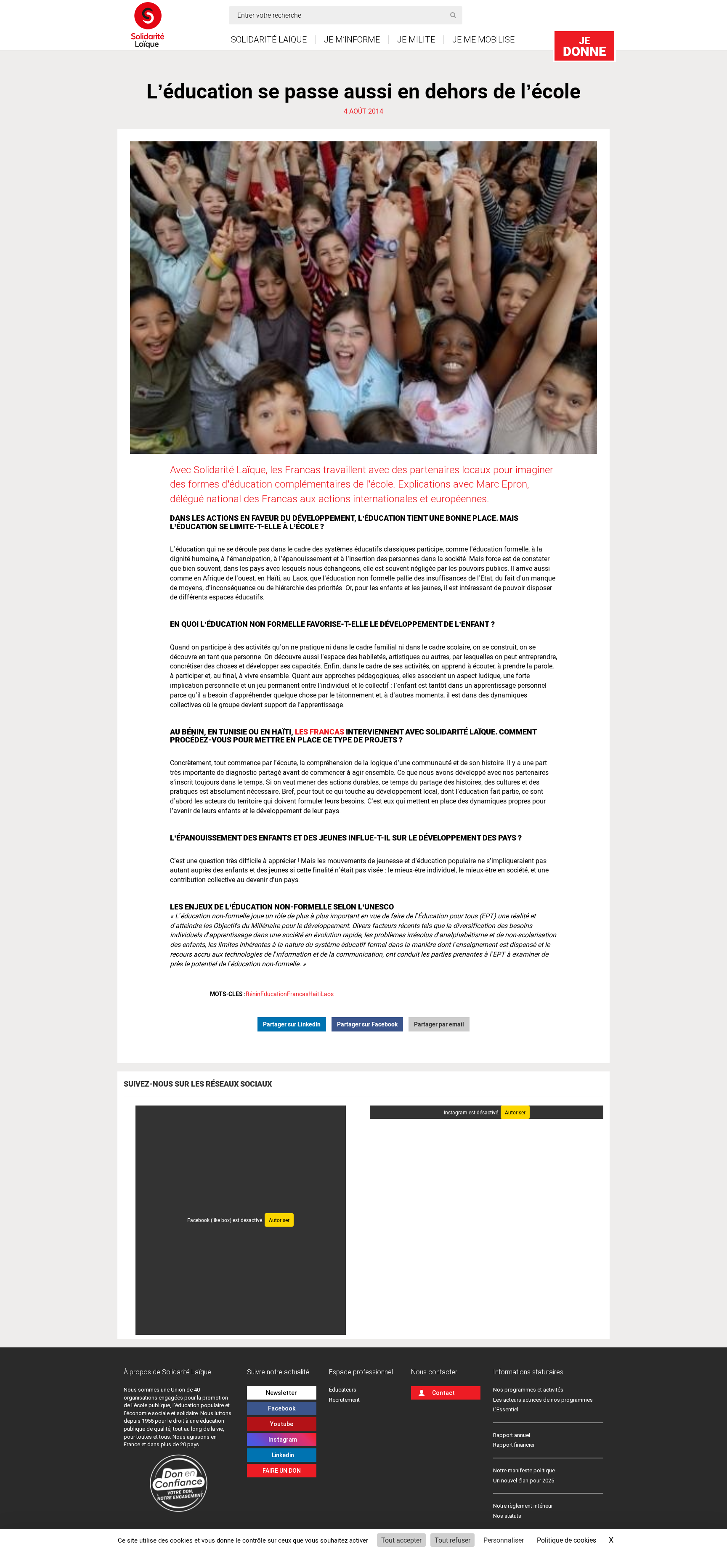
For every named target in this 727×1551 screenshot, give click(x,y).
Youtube (281, 1424)
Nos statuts (507, 1516)
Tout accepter (401, 1539)
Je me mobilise (483, 39)
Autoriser (279, 1220)
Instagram (281, 1439)
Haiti (314, 994)
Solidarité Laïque (269, 39)
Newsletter (281, 1392)
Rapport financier (514, 1445)
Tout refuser (452, 1539)
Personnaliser (503, 1539)
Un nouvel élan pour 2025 (523, 1480)
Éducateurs (342, 1390)
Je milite (416, 39)
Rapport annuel (511, 1435)
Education (273, 994)
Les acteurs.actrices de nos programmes (543, 1400)
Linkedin (281, 1455)
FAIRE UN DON (282, 1470)
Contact (443, 1392)
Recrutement (344, 1400)
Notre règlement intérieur (523, 1506)
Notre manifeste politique (524, 1470)
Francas (297, 994)
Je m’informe (352, 39)
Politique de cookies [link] (566, 1539)
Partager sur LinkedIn (292, 1024)
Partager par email (439, 1024)
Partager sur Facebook (367, 1024)
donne (584, 46)
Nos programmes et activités (528, 1390)
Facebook (281, 1408)
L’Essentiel (505, 1409)
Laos (327, 994)
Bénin (253, 994)
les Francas (319, 731)
